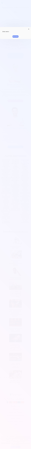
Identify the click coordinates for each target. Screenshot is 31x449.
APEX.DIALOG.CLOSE (28, 29)
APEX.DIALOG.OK (15, 36)
